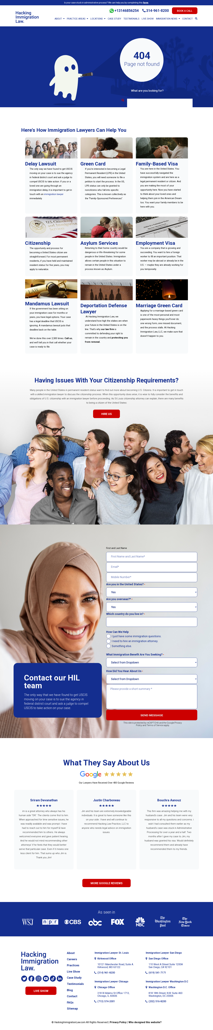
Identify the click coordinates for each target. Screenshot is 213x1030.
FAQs (70, 1002)
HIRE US (106, 414)
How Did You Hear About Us (124, 671)
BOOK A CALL (184, 10)
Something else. (122, 646)
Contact (187, 18)
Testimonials (131, 18)
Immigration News (166, 18)
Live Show (148, 18)
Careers (72, 959)
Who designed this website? (145, 1022)
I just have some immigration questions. (136, 636)
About (58, 18)
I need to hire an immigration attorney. (135, 641)
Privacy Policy (118, 1022)
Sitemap (72, 1008)
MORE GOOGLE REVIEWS (107, 883)
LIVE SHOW (41, 991)
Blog (70, 990)
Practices (73, 965)
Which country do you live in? (125, 614)
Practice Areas (76, 18)
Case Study (114, 18)
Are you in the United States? (125, 584)
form (145, 2)
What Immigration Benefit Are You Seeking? (135, 654)
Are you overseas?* (119, 599)
